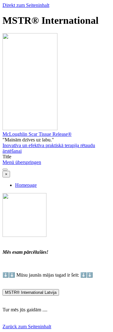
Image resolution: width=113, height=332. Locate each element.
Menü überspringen (22, 162)
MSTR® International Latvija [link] (30, 292)
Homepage (26, 185)
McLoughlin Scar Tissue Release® (37, 134)
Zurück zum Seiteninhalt (27, 326)
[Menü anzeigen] (5, 170)
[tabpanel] (56, 241)
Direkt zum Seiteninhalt (26, 5)
